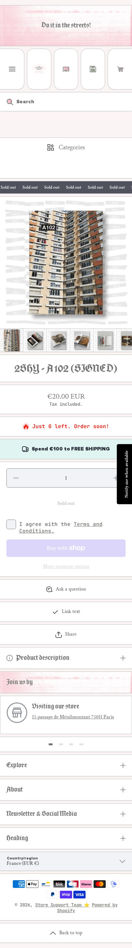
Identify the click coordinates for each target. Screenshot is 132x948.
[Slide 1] (51, 744)
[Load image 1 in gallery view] (11, 340)
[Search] (6, 101)
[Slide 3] (71, 744)
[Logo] (39, 69)
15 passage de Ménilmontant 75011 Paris (73, 717)
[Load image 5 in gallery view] (105, 340)
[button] (120, 69)
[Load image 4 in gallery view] (81, 340)
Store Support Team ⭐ (62, 905)
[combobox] (66, 101)
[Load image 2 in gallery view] (34, 340)
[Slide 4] (81, 744)
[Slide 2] (61, 744)
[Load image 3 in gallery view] (58, 340)
